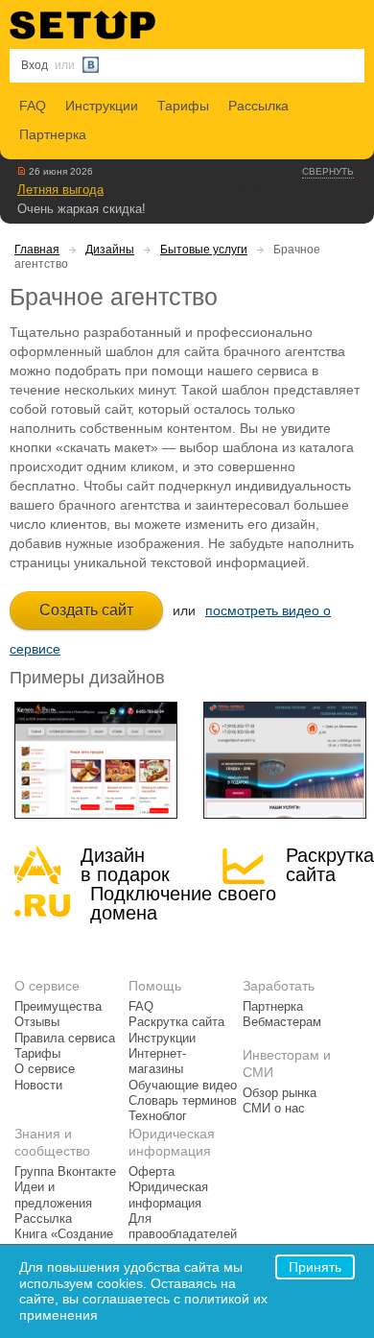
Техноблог (158, 1116)
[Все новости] (21, 171)
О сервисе (44, 1069)
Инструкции (101, 105)
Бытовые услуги (203, 249)
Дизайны (109, 249)
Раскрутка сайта (330, 865)
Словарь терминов (183, 1101)
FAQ (32, 105)
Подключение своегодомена (183, 903)
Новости (38, 1085)
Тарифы (183, 105)
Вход (34, 65)
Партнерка (52, 134)
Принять (315, 1267)
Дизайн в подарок (125, 865)
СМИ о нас (274, 1108)
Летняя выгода (60, 189)
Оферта (152, 1172)
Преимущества (58, 1007)
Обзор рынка (279, 1093)
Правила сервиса (64, 1038)
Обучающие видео (183, 1085)
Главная (36, 249)
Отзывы (36, 1022)
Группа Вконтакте (65, 1172)
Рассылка (258, 105)
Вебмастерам (282, 1022)
